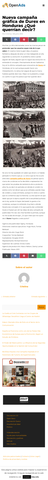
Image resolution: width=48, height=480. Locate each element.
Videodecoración (13, 432)
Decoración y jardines (15, 438)
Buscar (41, 307)
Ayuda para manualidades (17, 435)
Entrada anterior (8, 296)
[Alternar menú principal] (43, 5)
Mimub (9, 441)
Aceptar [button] (27, 477)
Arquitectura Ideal (13, 424)
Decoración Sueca (13, 421)
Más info (35, 477)
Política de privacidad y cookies (15, 459)
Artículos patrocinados (12, 456)
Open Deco (11, 418)
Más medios (11, 444)
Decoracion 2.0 (12, 415)
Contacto (25, 456)
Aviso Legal (34, 456)
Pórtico (9, 427)
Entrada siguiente (39, 296)
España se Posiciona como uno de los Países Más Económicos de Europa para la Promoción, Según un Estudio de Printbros (22, 334)
